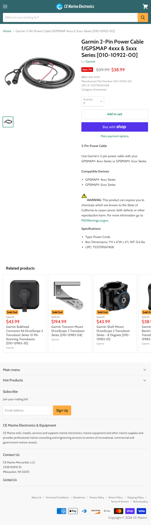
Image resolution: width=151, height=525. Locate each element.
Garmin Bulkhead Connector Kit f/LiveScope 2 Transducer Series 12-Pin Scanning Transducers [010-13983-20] (24, 335)
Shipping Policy (135, 497)
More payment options (115, 136)
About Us (36, 497)
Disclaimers (79, 497)
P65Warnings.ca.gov (94, 220)
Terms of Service (120, 501)
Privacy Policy (96, 497)
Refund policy (140, 501)
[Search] (143, 17)
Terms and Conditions (57, 497)
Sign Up (62, 410)
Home (7, 31)
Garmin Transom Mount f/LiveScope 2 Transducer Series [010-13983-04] (68, 331)
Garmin (90, 61)
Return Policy (116, 497)
